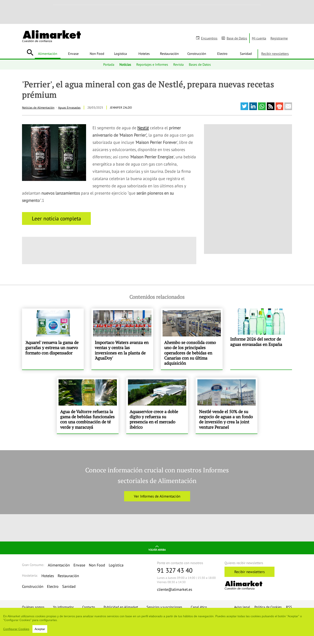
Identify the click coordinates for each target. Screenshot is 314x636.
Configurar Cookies (16, 629)
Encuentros (209, 38)
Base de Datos (237, 38)
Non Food (97, 53)
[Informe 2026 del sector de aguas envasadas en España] (261, 339)
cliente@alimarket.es (174, 589)
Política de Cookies (268, 607)
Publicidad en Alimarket (121, 607)
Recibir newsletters (275, 53)
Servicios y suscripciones (164, 607)
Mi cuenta (259, 38)
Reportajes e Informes (152, 64)
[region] (157, 622)
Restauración (169, 53)
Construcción (196, 53)
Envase (73, 53)
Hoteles (144, 53)
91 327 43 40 (174, 570)
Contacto (88, 607)
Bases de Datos (200, 64)
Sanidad (246, 53)
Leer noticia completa (56, 218)
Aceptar (40, 629)
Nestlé (143, 128)
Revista (178, 64)
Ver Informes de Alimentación (157, 496)
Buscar (30, 52)
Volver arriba (157, 549)
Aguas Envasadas (69, 107)
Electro (222, 53)
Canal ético (199, 607)
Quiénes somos (33, 607)
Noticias (125, 64)
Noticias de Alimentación (38, 107)
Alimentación (47, 53)
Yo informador (63, 607)
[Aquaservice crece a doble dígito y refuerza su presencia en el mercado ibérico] (157, 406)
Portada (108, 64)
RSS (289, 607)
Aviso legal (242, 607)
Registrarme (279, 38)
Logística (120, 53)
